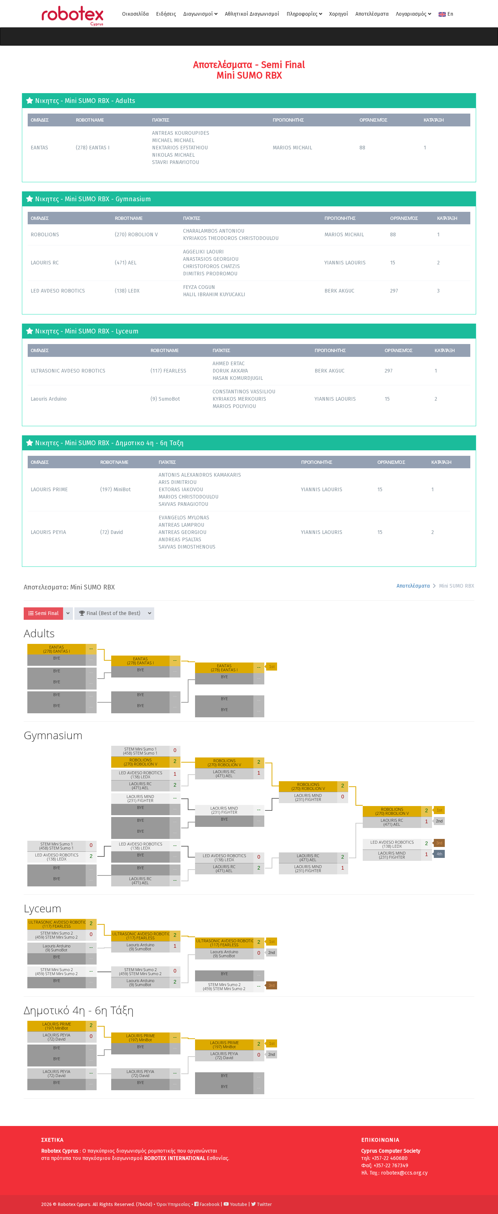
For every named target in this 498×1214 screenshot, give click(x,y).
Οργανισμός (373, 120)
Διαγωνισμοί (198, 14)
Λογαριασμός (412, 14)
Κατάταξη (434, 120)
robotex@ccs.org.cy (404, 1173)
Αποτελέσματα (372, 14)
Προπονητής (288, 120)
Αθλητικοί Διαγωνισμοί (252, 14)
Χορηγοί (338, 14)
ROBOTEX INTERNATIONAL (174, 1158)
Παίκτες (161, 120)
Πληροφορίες (303, 14)
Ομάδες (39, 120)
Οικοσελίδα (135, 14)
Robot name (90, 120)
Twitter (264, 1204)
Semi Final (46, 613)
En (449, 14)
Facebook (208, 1204)
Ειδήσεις (166, 14)
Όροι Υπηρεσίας (173, 1204)
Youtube (238, 1204)
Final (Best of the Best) (112, 613)
